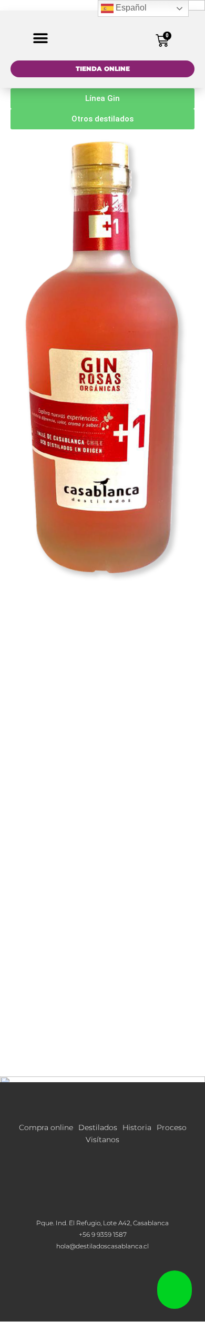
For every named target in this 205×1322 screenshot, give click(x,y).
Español (130, 7)
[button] (41, 38)
